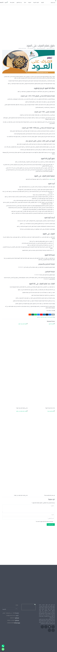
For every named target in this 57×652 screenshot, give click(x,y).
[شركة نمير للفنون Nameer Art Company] (53, 2)
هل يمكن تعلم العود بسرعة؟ (49, 495)
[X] (49, 626)
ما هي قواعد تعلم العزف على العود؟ (21, 495)
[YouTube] (42, 626)
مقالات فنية (30, 48)
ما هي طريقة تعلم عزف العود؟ (22, 408)
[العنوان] (53, 630)
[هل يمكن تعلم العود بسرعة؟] (42, 452)
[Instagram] (46, 626)
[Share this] (49, 314)
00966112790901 (11, 620)
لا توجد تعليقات (20, 48)
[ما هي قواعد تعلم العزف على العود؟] (15, 452)
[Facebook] (53, 626)
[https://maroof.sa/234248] (28, 607)
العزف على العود (47, 317)
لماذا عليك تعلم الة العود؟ (50, 408)
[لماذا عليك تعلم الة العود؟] (42, 364)
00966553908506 (11, 623)
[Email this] (53, 314)
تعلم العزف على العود (40, 317)
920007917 (12, 618)
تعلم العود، (51, 179)
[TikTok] (49, 630)
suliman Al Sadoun (40, 48)
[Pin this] (41, 314)
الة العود (51, 317)
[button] (1, 2)
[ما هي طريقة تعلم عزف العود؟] (15, 364)
